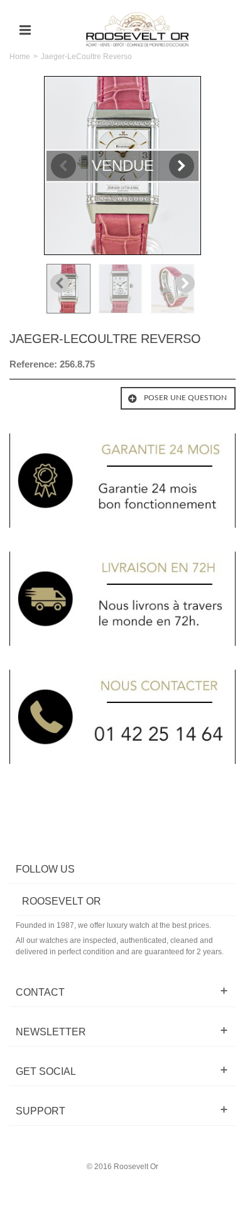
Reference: (33, 364)
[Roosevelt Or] (137, 29)
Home (19, 56)
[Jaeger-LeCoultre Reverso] (70, 288)
